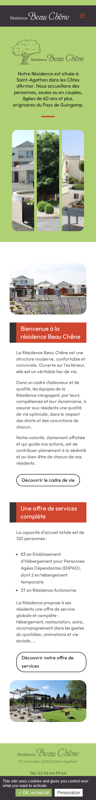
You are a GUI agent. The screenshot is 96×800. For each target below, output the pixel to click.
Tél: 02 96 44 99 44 (48, 773)
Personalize (68, 792)
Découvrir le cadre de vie (48, 480)
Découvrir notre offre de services (48, 662)
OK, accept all (35, 792)
